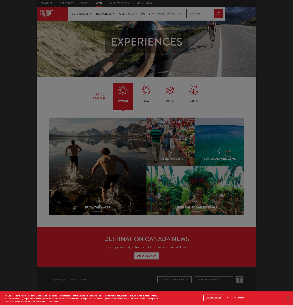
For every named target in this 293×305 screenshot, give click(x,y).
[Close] (288, 297)
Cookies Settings (213, 297)
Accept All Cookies (235, 297)
